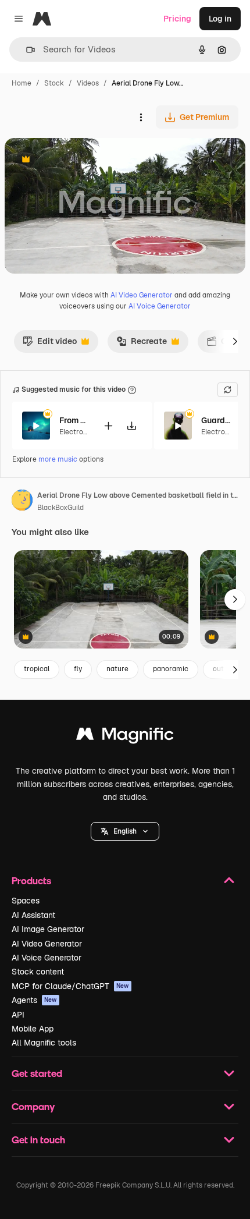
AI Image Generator (48, 929)
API (18, 1014)
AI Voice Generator (159, 306)
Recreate (141, 344)
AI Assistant (33, 915)
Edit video (50, 344)
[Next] (234, 341)
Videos (88, 83)
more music (57, 459)
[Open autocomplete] (26, 49)
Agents (34, 1000)
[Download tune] (131, 426)
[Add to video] (108, 426)
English (125, 831)
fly (78, 669)
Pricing (177, 18)
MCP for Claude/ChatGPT (70, 986)
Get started (37, 1073)
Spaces (26, 900)
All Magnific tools (44, 1042)
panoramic (170, 669)
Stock (54, 83)
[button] (125, 831)
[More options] (140, 117)
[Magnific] (125, 737)
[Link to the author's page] (22, 502)
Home (21, 83)
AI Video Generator (141, 295)
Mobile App (32, 1028)
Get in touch (38, 1139)
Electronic (76, 432)
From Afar (73, 420)
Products (31, 880)
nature (117, 669)
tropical (36, 669)
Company (33, 1106)
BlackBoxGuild (60, 507)
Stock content (38, 971)
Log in (220, 18)
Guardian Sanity (215, 420)
